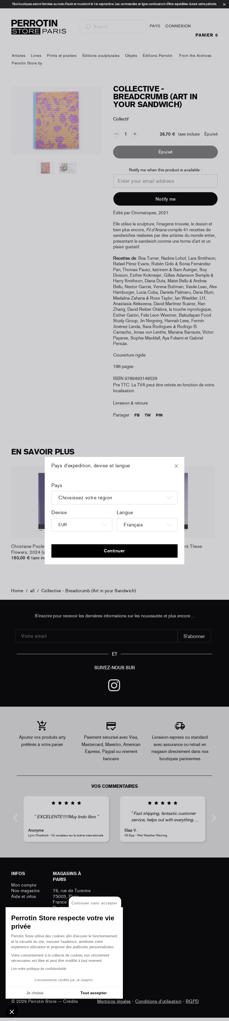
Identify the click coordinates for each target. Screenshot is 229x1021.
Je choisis (35, 993)
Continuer (114, 551)
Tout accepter (93, 993)
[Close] (181, 469)
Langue (125, 512)
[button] (11, 1011)
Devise (59, 512)
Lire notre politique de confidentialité (38, 969)
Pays (56, 485)
